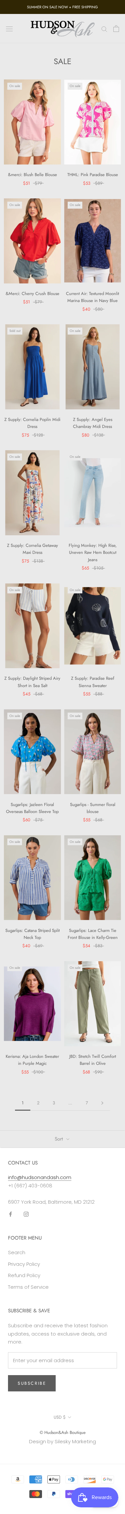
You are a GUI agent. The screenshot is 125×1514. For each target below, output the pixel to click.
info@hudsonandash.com (39, 1177)
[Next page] (102, 1103)
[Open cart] (116, 28)
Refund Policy (24, 1275)
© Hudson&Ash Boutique (63, 1432)
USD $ (60, 1417)
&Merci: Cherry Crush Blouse (32, 293)
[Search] (104, 28)
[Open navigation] (9, 28)
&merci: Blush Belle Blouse (32, 174)
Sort (60, 1139)
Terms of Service (28, 1286)
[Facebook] (10, 1214)
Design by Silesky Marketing (62, 1441)
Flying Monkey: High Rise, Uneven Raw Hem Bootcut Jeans (93, 552)
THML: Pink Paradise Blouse (92, 174)
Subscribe (32, 1383)
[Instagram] (26, 1214)
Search (16, 1252)
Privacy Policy (24, 1264)
